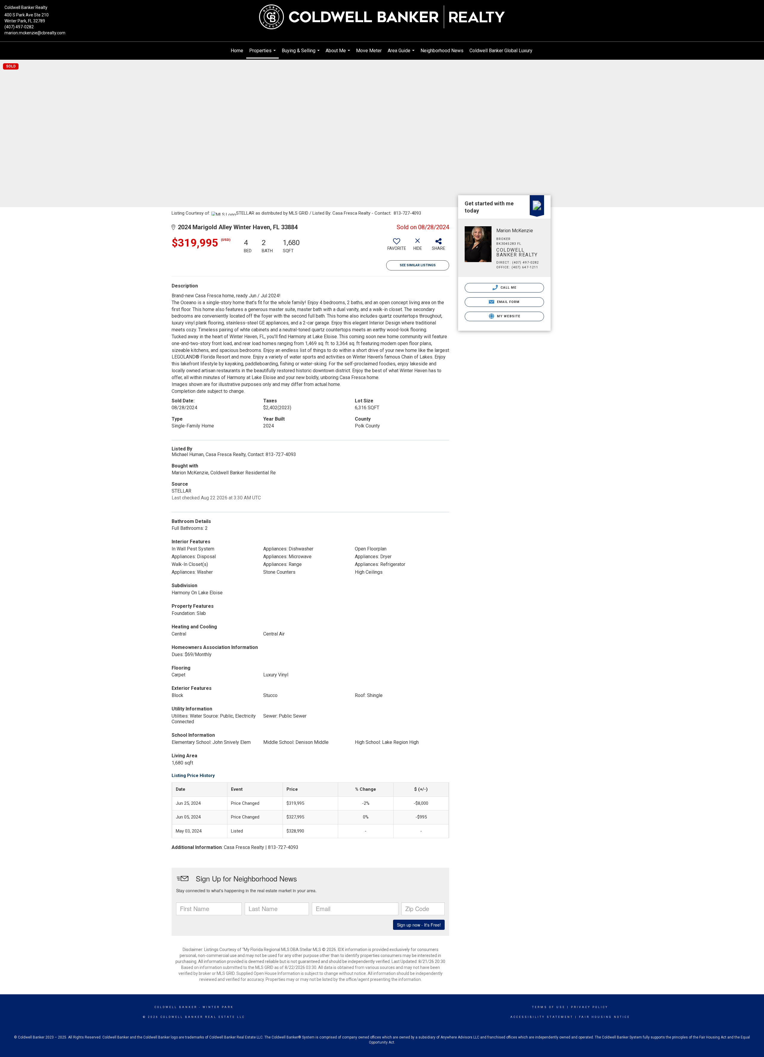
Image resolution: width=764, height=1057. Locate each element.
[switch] (396, 247)
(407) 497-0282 (19, 26)
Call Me (508, 288)
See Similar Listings (418, 265)
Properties (263, 53)
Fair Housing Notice (604, 1017)
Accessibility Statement (541, 1017)
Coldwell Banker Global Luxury (500, 50)
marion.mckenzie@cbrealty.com (34, 32)
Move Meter (369, 50)
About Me (339, 54)
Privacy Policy (589, 1007)
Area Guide (402, 54)
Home (237, 50)
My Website (508, 316)
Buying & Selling (301, 54)
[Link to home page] (382, 17)
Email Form (507, 302)
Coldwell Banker (176, 1007)
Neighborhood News (441, 50)
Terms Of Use (548, 1007)
